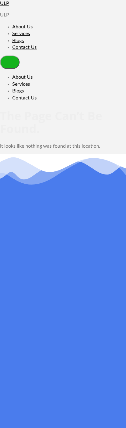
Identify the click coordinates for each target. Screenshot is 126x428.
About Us (22, 26)
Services (21, 33)
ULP (4, 3)
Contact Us (24, 47)
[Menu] (10, 62)
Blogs (18, 40)
